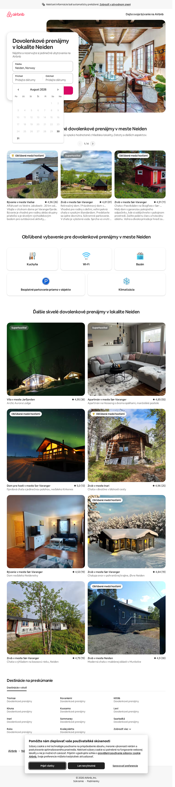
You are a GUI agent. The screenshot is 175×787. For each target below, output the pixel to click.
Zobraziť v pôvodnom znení (115, 4)
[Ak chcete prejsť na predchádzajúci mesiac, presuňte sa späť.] (18, 90)
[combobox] (42, 68)
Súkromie (78, 781)
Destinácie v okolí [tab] (17, 687)
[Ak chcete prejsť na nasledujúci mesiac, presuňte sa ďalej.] (58, 90)
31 (18, 138)
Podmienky (93, 781)
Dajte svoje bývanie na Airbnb (145, 14)
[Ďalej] (92, 143)
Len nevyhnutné (86, 765)
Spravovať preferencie (125, 765)
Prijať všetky (47, 765)
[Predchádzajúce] (80, 143)
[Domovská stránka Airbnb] (15, 14)
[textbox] (27, 80)
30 (58, 131)
